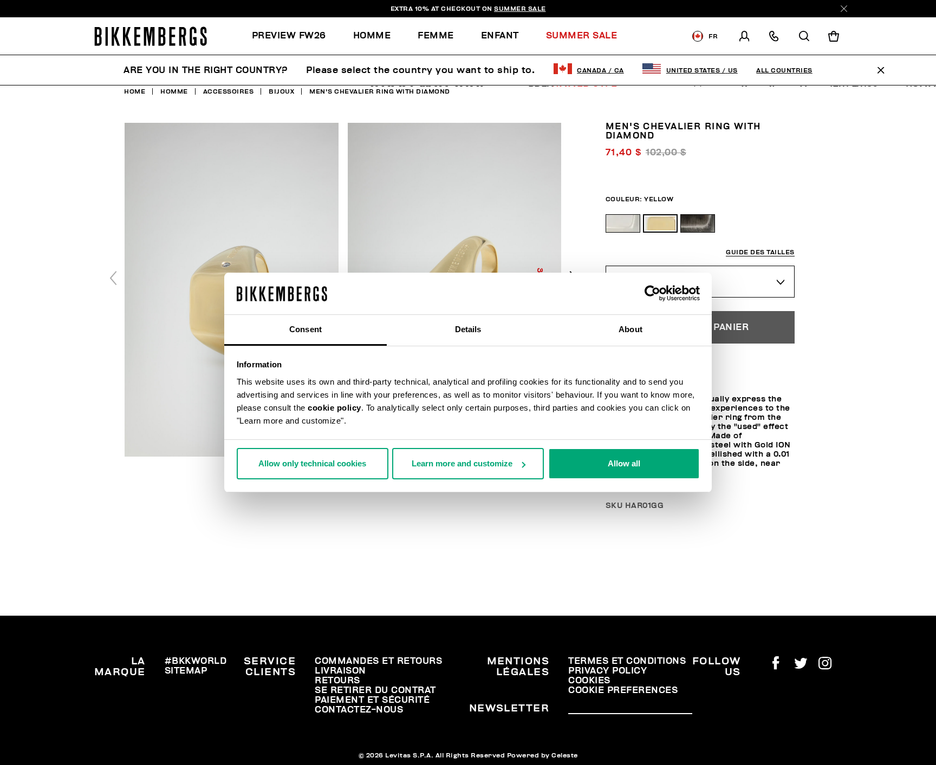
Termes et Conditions (627, 661)
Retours (337, 680)
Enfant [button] (500, 35)
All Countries (784, 70)
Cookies (589, 680)
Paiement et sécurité (372, 700)
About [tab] (630, 329)
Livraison (340, 671)
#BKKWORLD (196, 661)
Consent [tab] (305, 329)
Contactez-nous (359, 709)
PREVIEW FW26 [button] (289, 35)
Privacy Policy (607, 671)
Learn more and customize (462, 463)
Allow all (624, 463)
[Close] (844, 9)
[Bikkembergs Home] (150, 36)
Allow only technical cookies (312, 463)
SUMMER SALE (520, 8)
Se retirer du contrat (375, 690)
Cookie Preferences (623, 690)
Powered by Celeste (542, 755)
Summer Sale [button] (582, 35)
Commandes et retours (378, 661)
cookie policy (334, 407)
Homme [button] (372, 35)
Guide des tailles (760, 252)
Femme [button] (436, 35)
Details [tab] (468, 329)
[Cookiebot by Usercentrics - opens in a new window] (652, 294)
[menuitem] (296, 36)
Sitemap (186, 671)
